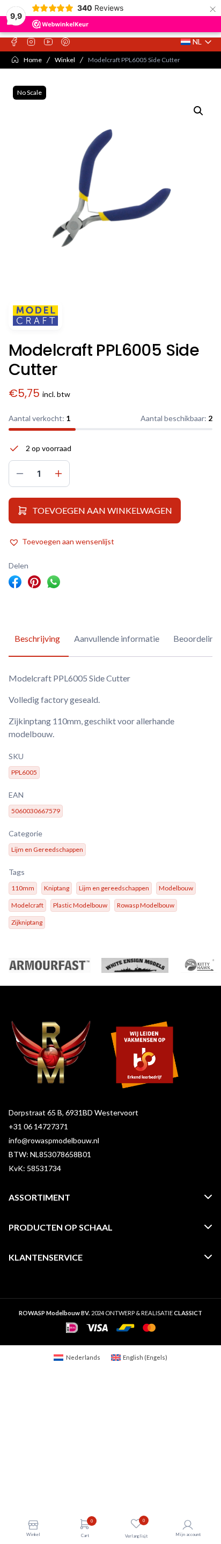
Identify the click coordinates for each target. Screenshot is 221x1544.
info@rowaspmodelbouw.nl (54, 1140)
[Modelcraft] (35, 315)
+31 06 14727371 (38, 1126)
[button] (198, 111)
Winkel (65, 60)
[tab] (37, 639)
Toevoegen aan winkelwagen (102, 510)
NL (196, 42)
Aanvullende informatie (116, 638)
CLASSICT (188, 1312)
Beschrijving (37, 638)
